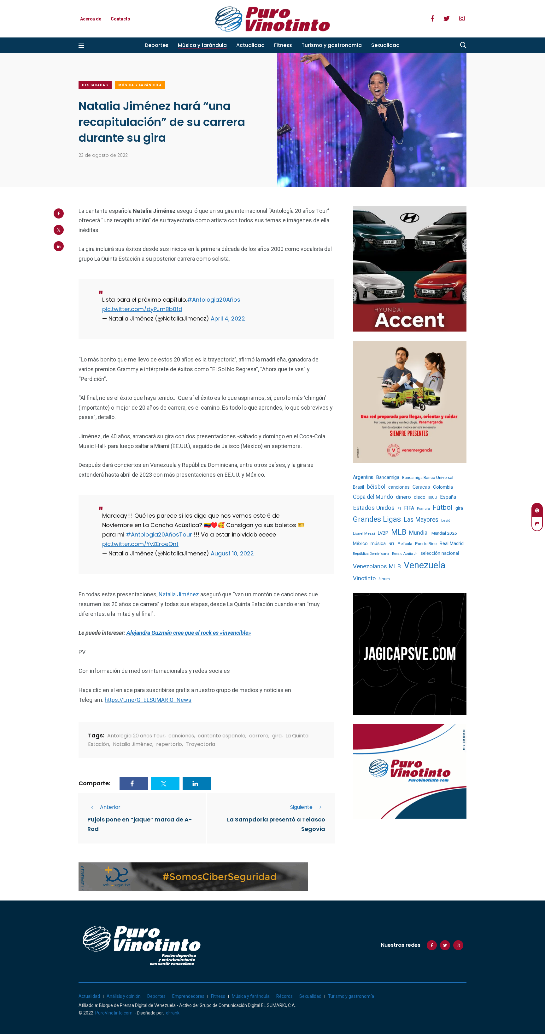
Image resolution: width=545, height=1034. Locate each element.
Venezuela (424, 565)
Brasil (358, 487)
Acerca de (90, 18)
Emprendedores (188, 996)
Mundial (419, 532)
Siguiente (301, 807)
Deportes (156, 45)
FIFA (409, 508)
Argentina (363, 477)
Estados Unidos (374, 507)
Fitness (283, 45)
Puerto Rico (426, 543)
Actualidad (250, 45)
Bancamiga (387, 477)
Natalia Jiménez (179, 594)
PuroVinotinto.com (113, 1012)
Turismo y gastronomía (332, 45)
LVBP (383, 533)
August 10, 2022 (232, 553)
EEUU (432, 498)
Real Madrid (452, 543)
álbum (384, 579)
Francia (423, 508)
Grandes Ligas (377, 519)
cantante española (221, 735)
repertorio (169, 744)
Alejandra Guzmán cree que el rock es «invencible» (188, 632)
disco (419, 497)
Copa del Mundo (373, 497)
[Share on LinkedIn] (59, 246)
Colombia (443, 487)
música (378, 543)
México (360, 543)
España (448, 497)
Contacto (120, 18)
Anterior (110, 807)
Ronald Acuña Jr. (405, 554)
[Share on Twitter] (59, 230)
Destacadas (95, 85)
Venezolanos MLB (377, 566)
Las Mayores (421, 519)
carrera (258, 735)
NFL (392, 544)
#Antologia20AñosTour (159, 534)
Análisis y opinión (124, 996)
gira (277, 735)
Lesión (447, 521)
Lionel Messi (364, 533)
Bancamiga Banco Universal (427, 477)
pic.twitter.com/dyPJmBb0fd (142, 309)
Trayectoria (200, 744)
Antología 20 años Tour (136, 735)
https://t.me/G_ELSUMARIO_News (148, 699)
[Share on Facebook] (59, 213)
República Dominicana (371, 554)
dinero (403, 497)
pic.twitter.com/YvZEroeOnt (140, 544)
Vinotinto (364, 578)
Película (405, 543)
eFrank (172, 1012)
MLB (398, 532)
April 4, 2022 (228, 318)
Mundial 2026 (444, 533)
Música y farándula (202, 45)
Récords (284, 996)
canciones (181, 735)
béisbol (376, 486)
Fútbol (443, 507)
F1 (399, 509)
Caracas (421, 487)
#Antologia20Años (213, 300)
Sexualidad (385, 45)
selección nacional (439, 553)
